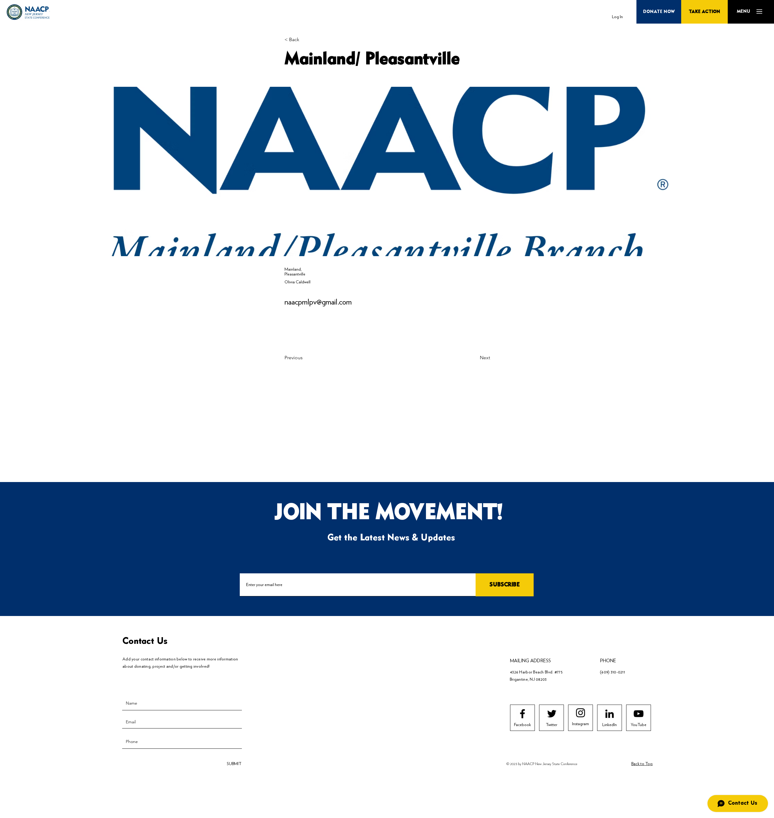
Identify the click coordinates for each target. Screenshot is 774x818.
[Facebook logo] (522, 714)
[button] (743, 11)
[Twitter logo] (552, 714)
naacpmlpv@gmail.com (318, 301)
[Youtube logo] (639, 714)
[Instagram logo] (580, 713)
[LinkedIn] (609, 714)
